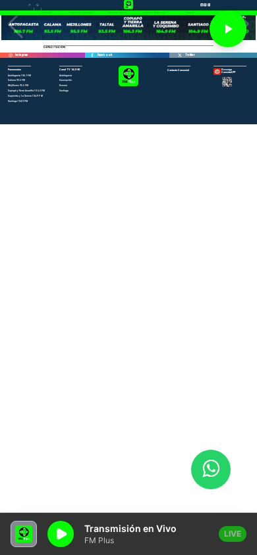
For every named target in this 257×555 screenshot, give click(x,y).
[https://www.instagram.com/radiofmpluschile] (10, 55)
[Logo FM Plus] (128, 85)
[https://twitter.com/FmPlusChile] (179, 55)
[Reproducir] (228, 29)
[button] (15, 24)
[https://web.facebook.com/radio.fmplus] (92, 55)
